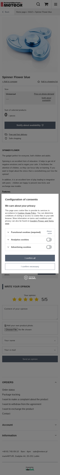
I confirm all (30, 258)
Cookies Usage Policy (27, 213)
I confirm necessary (30, 266)
